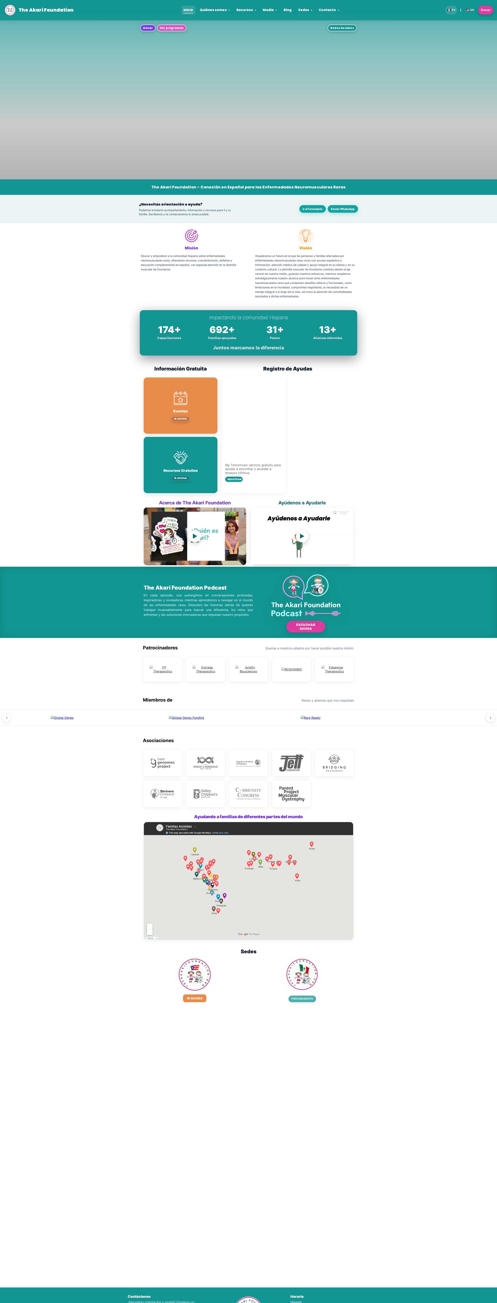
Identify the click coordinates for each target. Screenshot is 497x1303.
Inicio (188, 10)
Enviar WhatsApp (343, 209)
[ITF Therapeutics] (162, 669)
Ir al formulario (312, 209)
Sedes (305, 10)
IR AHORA (180, 418)
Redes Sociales (342, 28)
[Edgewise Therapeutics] (334, 669)
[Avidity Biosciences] (248, 669)
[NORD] (435, 717)
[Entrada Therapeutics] (205, 669)
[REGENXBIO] (291, 669)
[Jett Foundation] (291, 763)
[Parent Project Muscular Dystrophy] (291, 794)
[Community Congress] (248, 794)
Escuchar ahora (305, 627)
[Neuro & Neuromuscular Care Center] (205, 763)
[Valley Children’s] (205, 794)
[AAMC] (186, 717)
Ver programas (172, 28)
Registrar (235, 479)
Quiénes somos (215, 10)
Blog (288, 10)
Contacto (329, 10)
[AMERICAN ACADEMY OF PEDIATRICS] (248, 763)
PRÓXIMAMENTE (302, 998)
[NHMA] (62, 717)
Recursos (246, 10)
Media (270, 10)
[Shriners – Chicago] (162, 794)
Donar (485, 10)
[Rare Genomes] (162, 763)
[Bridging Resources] (334, 763)
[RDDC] (310, 717)
